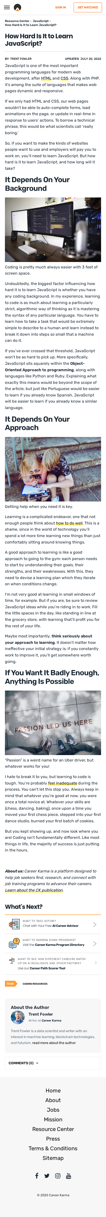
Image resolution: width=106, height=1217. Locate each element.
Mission (53, 1119)
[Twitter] (47, 1177)
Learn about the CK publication (34, 890)
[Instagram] (57, 1177)
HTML (46, 78)
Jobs (53, 1110)
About (53, 1100)
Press (53, 1138)
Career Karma (51, 1020)
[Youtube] (68, 1177)
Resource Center (53, 1129)
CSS (64, 78)
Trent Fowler (21, 59)
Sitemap (53, 1158)
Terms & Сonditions (53, 1148)
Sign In (60, 7)
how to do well (69, 523)
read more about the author (54, 1043)
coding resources (35, 983)
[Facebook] (36, 1177)
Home (53, 1090)
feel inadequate (62, 783)
